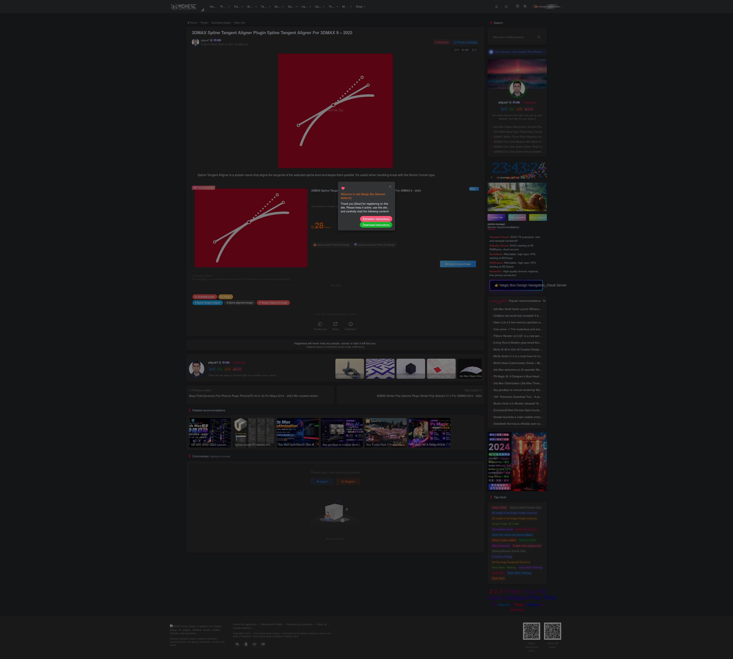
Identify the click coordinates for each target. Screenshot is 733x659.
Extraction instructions (376, 219)
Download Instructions (376, 225)
